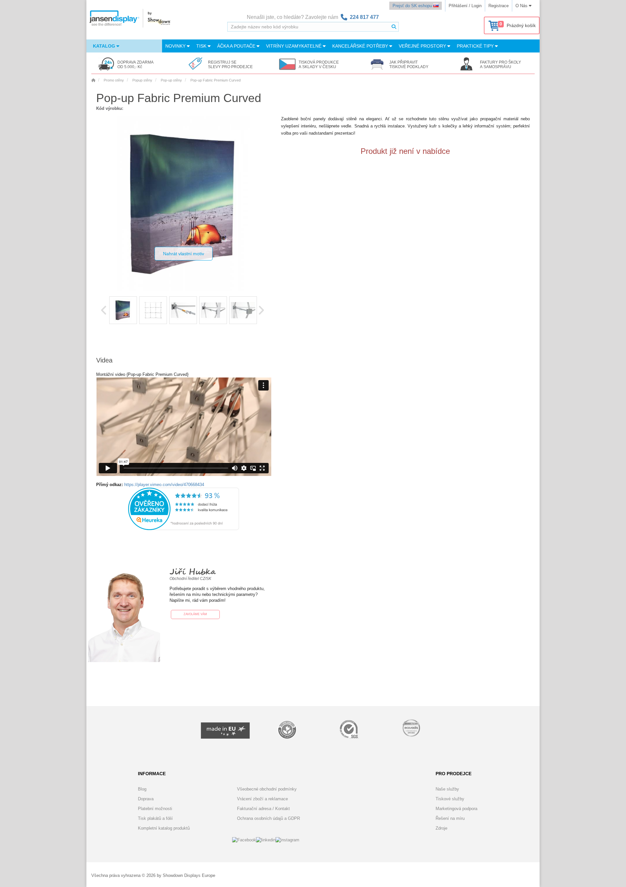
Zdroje (441, 828)
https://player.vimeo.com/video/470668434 (164, 484)
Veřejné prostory (423, 46)
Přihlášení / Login (465, 5)
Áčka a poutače (237, 46)
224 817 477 (364, 17)
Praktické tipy (476, 46)
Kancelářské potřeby (360, 46)
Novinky (176, 46)
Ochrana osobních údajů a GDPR (268, 818)
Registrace (498, 5)
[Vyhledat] (394, 27)
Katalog (104, 46)
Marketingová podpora (456, 808)
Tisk (202, 46)
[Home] (93, 80)
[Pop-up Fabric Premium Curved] (123, 310)
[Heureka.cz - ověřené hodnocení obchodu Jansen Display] (183, 528)
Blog (142, 789)
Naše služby (447, 789)
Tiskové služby (450, 798)
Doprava (146, 798)
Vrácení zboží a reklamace (262, 798)
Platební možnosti (155, 808)
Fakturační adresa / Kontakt (263, 808)
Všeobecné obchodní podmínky (267, 789)
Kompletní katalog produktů (164, 828)
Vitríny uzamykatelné (294, 46)
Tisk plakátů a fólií (155, 818)
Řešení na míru (450, 818)
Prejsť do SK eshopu (413, 5)
